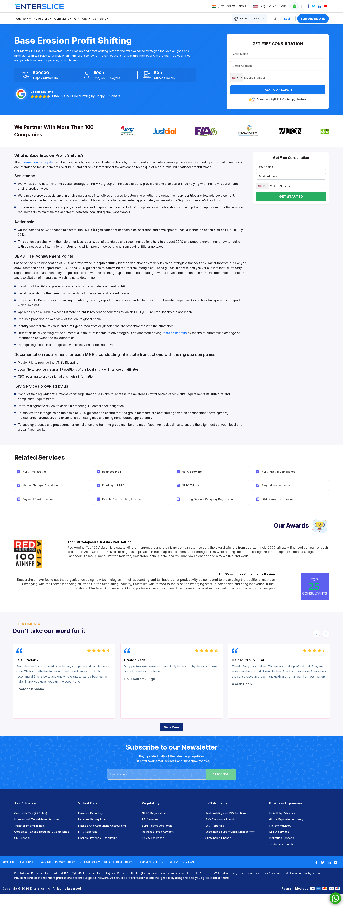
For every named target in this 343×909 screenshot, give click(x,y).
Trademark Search (281, 844)
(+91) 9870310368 (232, 6)
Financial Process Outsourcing (97, 838)
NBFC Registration (154, 813)
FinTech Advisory (280, 825)
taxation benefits (175, 333)
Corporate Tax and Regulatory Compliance (41, 831)
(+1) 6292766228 (272, 6)
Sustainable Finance (218, 838)
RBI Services (150, 819)
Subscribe (221, 774)
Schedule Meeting (312, 18)
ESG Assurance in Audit (220, 819)
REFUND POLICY (90, 862)
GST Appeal (22, 838)
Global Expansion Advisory (286, 819)
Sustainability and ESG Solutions (225, 813)
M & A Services (279, 831)
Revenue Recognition (92, 819)
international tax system (38, 162)
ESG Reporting (214, 825)
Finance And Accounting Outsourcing (102, 825)
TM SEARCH (27, 862)
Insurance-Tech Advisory (158, 831)
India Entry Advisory (282, 813)
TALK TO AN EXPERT (278, 90)
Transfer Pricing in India (29, 825)
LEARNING (44, 862)
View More (171, 727)
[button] (274, 19)
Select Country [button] (251, 18)
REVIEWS (188, 862)
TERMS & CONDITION (150, 862)
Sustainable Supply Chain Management (230, 831)
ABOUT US (9, 862)
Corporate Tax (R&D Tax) (30, 813)
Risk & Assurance (153, 838)
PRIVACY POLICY (65, 862)
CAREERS (173, 862)
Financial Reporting (90, 813)
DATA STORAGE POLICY (118, 862)
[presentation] (316, 634)
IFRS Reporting (88, 831)
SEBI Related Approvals (157, 825)
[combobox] (236, 77)
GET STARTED (291, 196)
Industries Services (281, 838)
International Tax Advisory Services (37, 819)
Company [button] (99, 18)
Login (288, 18)
